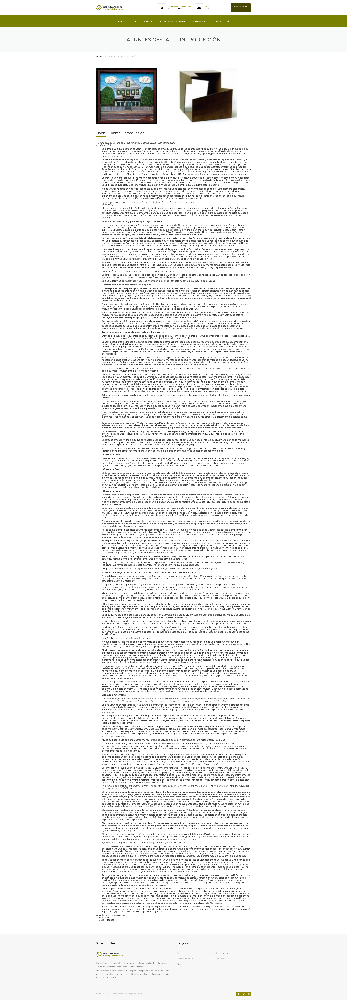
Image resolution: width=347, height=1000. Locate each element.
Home (99, 56)
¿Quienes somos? (142, 21)
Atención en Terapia (172, 21)
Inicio (121, 21)
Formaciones (201, 21)
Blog (219, 21)
